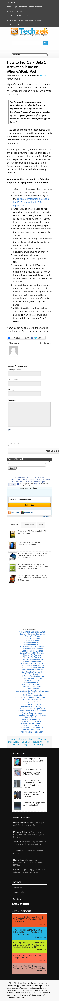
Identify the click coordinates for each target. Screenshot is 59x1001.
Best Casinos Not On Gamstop (18, 16)
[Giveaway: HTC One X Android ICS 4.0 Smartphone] (13, 538)
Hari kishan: (19, 860)
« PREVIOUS (12, 79)
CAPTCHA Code (14, 444)
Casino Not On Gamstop (32, 685)
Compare (26, 742)
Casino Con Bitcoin (32, 726)
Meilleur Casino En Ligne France (32, 715)
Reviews (37, 742)
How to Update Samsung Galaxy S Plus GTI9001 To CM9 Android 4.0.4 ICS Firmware (32, 578)
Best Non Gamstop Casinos (32, 664)
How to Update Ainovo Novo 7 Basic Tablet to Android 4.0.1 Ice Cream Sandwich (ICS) (32, 555)
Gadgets (31, 7)
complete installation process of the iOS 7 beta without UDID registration (31, 202)
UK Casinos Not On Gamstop (32, 647)
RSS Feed (15, 512)
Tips (46, 742)
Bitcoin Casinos (32, 689)
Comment (12, 400)
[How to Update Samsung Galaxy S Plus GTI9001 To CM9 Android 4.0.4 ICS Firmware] (13, 583)
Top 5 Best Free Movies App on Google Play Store (27, 956)
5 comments (40, 924)
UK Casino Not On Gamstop (32, 668)
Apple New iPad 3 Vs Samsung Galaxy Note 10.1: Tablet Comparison (29, 967)
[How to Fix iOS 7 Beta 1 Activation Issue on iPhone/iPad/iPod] (17, 776)
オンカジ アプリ (32, 702)
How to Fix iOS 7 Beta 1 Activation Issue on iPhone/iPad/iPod (34, 771)
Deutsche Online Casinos (32, 651)
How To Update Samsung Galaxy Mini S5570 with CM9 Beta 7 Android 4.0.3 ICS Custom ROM (33, 567)
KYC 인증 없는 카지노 (32, 700)
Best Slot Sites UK (32, 674)
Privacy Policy (19, 892)
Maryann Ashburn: (22, 832)
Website (11, 390)
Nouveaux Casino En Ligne (17, 11)
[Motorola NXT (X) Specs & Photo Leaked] (17, 809)
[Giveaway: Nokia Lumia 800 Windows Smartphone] (13, 549)
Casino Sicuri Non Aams (32, 713)
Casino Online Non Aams (32, 649)
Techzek (43, 76)
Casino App (32, 693)
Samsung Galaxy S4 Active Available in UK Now (33, 761)
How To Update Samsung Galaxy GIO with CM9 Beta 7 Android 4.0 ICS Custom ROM (27, 932)
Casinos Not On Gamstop (32, 659)
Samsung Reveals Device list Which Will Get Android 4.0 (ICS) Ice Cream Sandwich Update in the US (29, 945)
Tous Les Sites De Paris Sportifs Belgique (32, 691)
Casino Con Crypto (32, 717)
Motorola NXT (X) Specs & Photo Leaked (34, 804)
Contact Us (18, 888)
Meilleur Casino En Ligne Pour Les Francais (32, 697)
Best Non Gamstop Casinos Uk (32, 634)
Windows (38, 7)
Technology (38, 745)
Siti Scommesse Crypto (32, 695)
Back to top (21, 997)
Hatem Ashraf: (19, 823)
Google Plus (29, 512)
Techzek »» (47, 516)
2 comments (40, 937)
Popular (14, 525)
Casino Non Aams (32, 636)
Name (14, 370)
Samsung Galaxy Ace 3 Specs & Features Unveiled (33, 794)
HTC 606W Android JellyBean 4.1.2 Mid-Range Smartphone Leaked (32, 784)
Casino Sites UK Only (32, 661)
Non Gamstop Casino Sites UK (32, 666)
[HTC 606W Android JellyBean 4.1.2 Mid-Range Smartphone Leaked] (17, 787)
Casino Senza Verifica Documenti (32, 711)
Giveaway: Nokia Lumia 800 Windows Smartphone (29, 543)
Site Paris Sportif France (32, 704)
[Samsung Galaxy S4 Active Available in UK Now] (17, 765)
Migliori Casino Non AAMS (32, 723)
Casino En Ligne (32, 680)
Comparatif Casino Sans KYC (32, 728)
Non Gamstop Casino (33, 20)
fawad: (16, 869)
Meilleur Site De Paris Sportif (32, 732)
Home (13, 739)
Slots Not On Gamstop (32, 655)
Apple (15, 7)
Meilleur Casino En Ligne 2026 (32, 709)
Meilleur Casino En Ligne (32, 719)
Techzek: (17, 841)
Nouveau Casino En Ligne (32, 707)
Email (14, 380)
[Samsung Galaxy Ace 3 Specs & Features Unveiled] (17, 798)
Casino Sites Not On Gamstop (32, 653)
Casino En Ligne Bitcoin (32, 721)
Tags (41, 525)
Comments (28, 525)
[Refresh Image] (9, 430)
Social (16, 745)
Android (9, 7)
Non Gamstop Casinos (15, 20)
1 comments (40, 950)
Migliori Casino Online (32, 687)
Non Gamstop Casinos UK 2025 (32, 632)
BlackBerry (23, 7)
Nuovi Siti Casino (32, 640)
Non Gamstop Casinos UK (32, 670)
